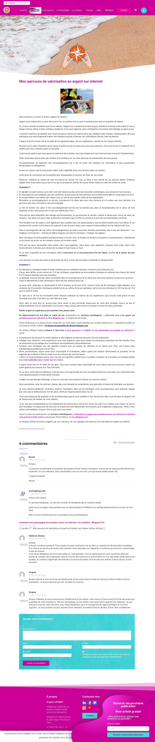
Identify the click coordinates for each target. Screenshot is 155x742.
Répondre (24, 465)
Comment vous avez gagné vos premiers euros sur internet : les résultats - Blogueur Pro (62, 522)
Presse (89, 10)
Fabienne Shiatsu (37, 535)
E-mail (85, 643)
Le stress (78, 10)
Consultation (63, 10)
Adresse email (113, 723)
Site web (26, 652)
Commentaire (29, 629)
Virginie (32, 572)
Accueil (23, 10)
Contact (123, 10)
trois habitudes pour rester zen (38, 360)
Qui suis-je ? (49, 10)
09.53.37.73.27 (22, 3)
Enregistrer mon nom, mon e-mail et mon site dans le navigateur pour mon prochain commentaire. (106, 655)
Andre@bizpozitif (37, 491)
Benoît (32, 457)
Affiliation (109, 10)
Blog (99, 10)
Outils (35, 10)
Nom (25, 643)
